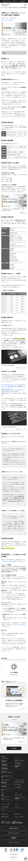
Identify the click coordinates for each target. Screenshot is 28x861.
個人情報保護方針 (14, 854)
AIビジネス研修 (18, 784)
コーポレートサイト (13, 842)
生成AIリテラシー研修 (19, 760)
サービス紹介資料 (4, 806)
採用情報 (13, 837)
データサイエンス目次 (19, 816)
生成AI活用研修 (18, 763)
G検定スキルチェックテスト (5, 799)
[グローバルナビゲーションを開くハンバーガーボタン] (25, 4)
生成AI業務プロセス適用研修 (18, 766)
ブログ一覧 (17, 806)
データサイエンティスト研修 (6, 790)
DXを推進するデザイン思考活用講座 (20, 798)
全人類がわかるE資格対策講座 (9, 561)
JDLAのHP (20, 174)
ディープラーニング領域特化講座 (5, 786)
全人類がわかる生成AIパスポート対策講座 (6, 772)
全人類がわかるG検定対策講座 (4, 765)
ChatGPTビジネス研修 (19, 781)
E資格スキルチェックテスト (5, 795)
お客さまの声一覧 (4, 816)
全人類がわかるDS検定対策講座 (4, 768)
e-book (2, 809)
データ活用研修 (18, 787)
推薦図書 (7, 377)
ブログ (6, 7)
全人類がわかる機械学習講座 (4, 782)
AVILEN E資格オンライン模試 (6, 777)
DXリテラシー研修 (18, 795)
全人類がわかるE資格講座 (7, 20)
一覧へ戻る (14, 748)
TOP (2, 7)
